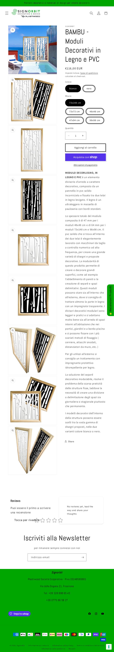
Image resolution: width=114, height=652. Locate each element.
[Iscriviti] (82, 557)
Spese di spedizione (89, 73)
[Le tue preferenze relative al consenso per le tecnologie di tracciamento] (109, 647)
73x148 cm (75, 102)
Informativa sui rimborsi (38, 645)
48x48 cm (95, 111)
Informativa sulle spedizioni (54, 649)
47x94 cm (74, 120)
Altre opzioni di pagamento (85, 165)
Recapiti (72, 649)
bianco (73, 88)
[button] (6, 13)
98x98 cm (95, 120)
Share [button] (71, 441)
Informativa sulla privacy (62, 645)
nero (89, 88)
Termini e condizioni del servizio (90, 645)
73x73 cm (74, 111)
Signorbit (21, 645)
